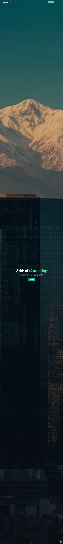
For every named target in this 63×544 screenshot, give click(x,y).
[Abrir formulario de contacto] (61, 542)
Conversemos (31, 279)
